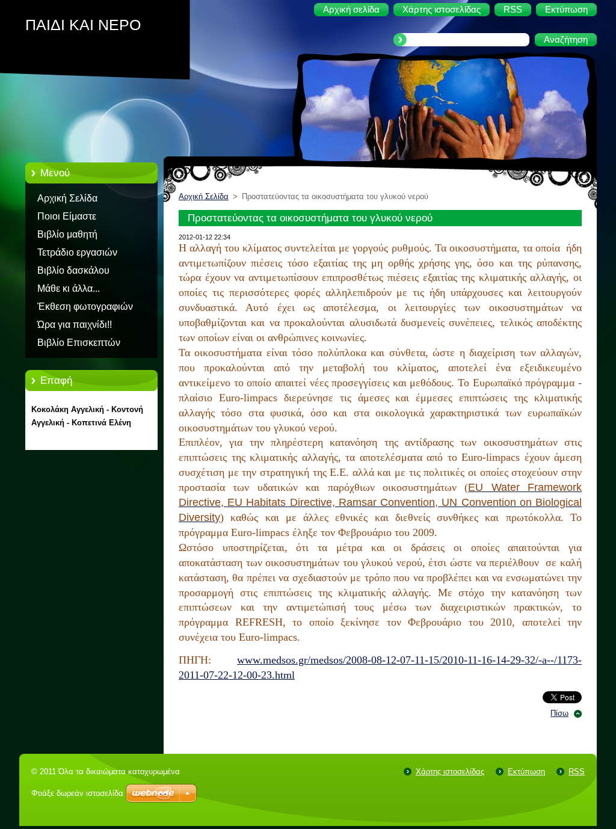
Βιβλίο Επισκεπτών (78, 342)
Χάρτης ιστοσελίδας (450, 771)
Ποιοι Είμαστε (66, 216)
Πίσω (559, 713)
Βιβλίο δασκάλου (73, 270)
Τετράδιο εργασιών (77, 252)
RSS (576, 771)
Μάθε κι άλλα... (68, 288)
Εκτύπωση (526, 771)
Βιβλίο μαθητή (67, 234)
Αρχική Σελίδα (67, 198)
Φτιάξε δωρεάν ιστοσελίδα (77, 793)
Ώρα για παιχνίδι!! (74, 324)
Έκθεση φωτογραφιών (85, 306)
